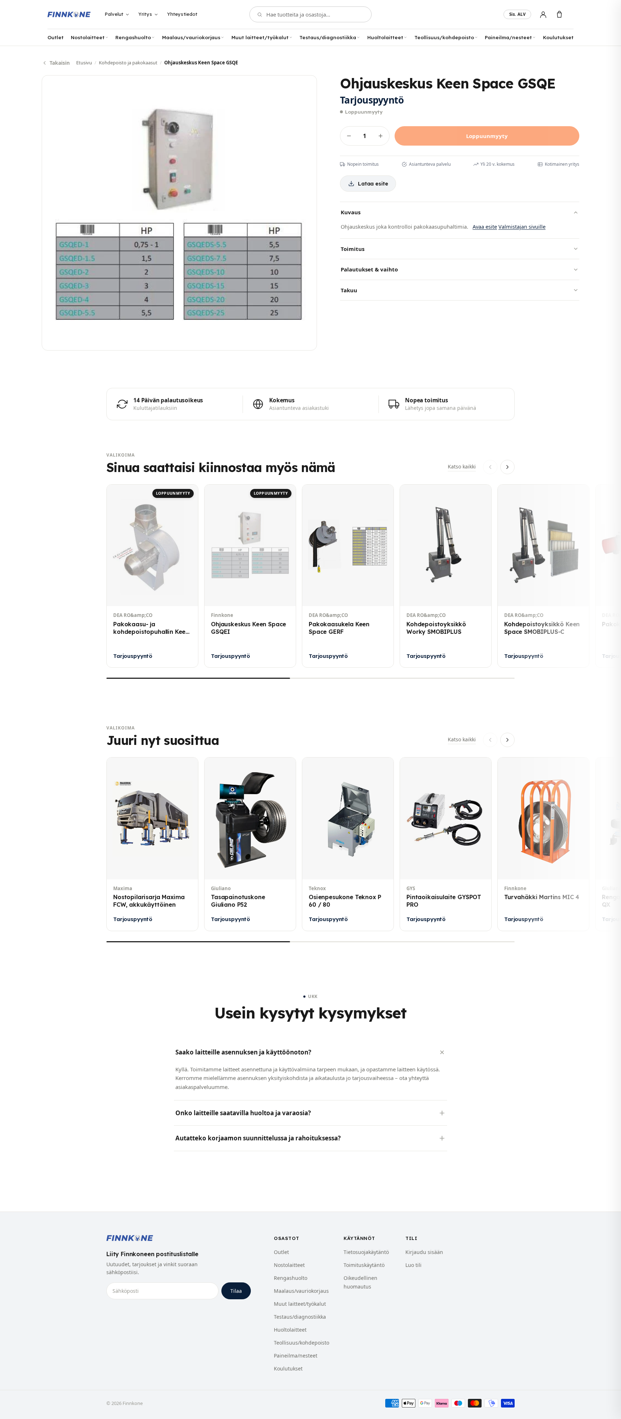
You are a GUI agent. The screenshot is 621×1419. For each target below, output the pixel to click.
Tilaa (236, 1290)
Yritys (145, 14)
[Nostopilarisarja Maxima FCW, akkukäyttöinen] (152, 844)
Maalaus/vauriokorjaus (191, 37)
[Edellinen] (490, 467)
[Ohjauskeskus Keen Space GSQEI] (250, 576)
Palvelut (114, 14)
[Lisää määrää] (380, 136)
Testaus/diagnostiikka (327, 37)
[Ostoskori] (559, 14)
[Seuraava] (507, 467)
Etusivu (84, 62)
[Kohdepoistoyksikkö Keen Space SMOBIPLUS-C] (543, 576)
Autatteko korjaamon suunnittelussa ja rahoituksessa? (258, 1138)
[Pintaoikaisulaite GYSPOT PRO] (445, 844)
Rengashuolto (133, 37)
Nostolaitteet (88, 37)
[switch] (517, 14)
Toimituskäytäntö (364, 1265)
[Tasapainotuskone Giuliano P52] (250, 844)
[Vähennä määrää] (349, 136)
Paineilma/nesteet (508, 37)
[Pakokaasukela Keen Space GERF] (348, 576)
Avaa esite (485, 226)
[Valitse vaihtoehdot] (315, 595)
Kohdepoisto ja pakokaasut (128, 62)
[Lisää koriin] (413, 595)
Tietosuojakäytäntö (366, 1252)
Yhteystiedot (182, 14)
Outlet (55, 37)
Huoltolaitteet (385, 37)
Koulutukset (558, 37)
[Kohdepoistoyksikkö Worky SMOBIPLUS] (445, 576)
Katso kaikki (462, 466)
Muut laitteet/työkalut (260, 37)
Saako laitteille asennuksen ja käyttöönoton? (243, 1052)
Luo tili (413, 1265)
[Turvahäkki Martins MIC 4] (543, 844)
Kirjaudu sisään (424, 1252)
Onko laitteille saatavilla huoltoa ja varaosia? (243, 1113)
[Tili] (543, 14)
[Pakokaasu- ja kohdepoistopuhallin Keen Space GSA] (152, 576)
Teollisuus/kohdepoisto (444, 37)
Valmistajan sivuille (522, 226)
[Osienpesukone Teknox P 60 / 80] (348, 844)
